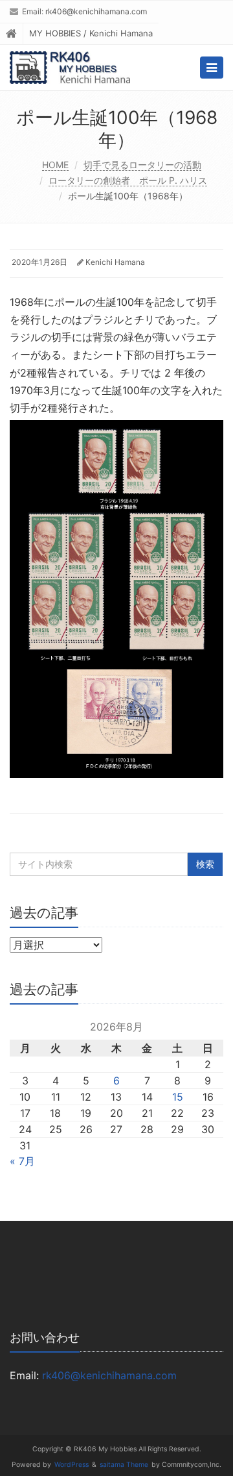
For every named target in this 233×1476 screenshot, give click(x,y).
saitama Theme (124, 1464)
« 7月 (22, 1161)
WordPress (71, 1464)
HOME (55, 164)
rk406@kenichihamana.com (96, 11)
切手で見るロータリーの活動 (142, 164)
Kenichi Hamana (115, 262)
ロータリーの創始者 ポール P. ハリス (128, 180)
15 (177, 1096)
